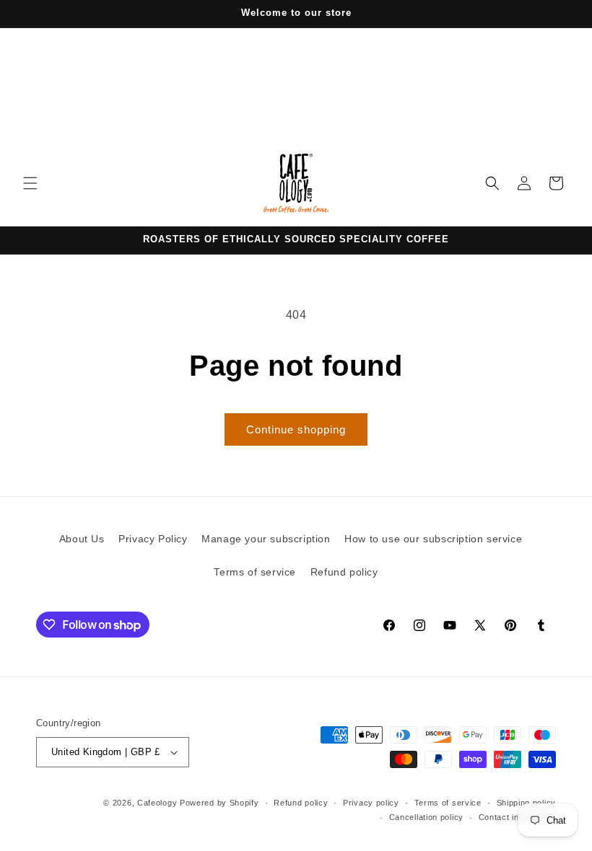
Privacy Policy (152, 538)
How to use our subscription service (433, 538)
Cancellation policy (426, 817)
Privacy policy (371, 802)
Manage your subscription (265, 538)
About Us (82, 538)
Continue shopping (296, 429)
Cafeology (157, 802)
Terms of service (255, 572)
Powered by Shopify (219, 802)
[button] (30, 183)
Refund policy (344, 572)
